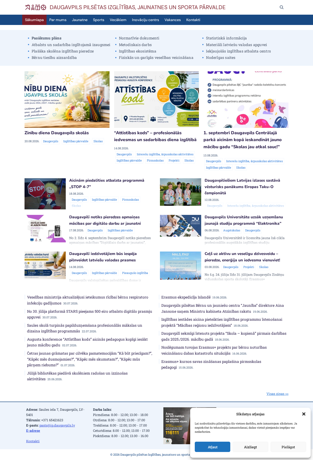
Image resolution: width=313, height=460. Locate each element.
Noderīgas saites (220, 57)
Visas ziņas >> (277, 394)
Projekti (174, 160)
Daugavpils (50, 141)
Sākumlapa (34, 19)
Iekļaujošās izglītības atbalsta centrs (238, 51)
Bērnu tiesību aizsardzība (54, 57)
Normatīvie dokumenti (139, 38)
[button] (304, 414)
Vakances (173, 19)
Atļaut (212, 447)
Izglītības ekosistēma (137, 51)
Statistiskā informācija (226, 38)
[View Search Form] (281, 7)
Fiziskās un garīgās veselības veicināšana (156, 57)
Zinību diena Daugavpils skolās (57, 133)
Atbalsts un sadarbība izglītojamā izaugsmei (71, 44)
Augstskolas (231, 230)
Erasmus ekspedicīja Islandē (194, 297)
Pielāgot (288, 447)
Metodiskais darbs (135, 44)
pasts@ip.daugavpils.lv (57, 425)
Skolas (98, 141)
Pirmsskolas (155, 160)
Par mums (57, 19)
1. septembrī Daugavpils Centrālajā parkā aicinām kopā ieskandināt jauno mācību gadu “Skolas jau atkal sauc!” (242, 140)
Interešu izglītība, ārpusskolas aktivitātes (165, 154)
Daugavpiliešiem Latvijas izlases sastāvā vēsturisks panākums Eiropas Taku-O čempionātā (242, 187)
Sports (98, 19)
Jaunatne (80, 19)
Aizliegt (250, 447)
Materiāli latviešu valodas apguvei (236, 44)
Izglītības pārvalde (75, 141)
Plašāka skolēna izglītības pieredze (63, 51)
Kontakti (193, 19)
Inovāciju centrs (145, 19)
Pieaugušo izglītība (135, 273)
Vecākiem (118, 19)
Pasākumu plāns (46, 38)
